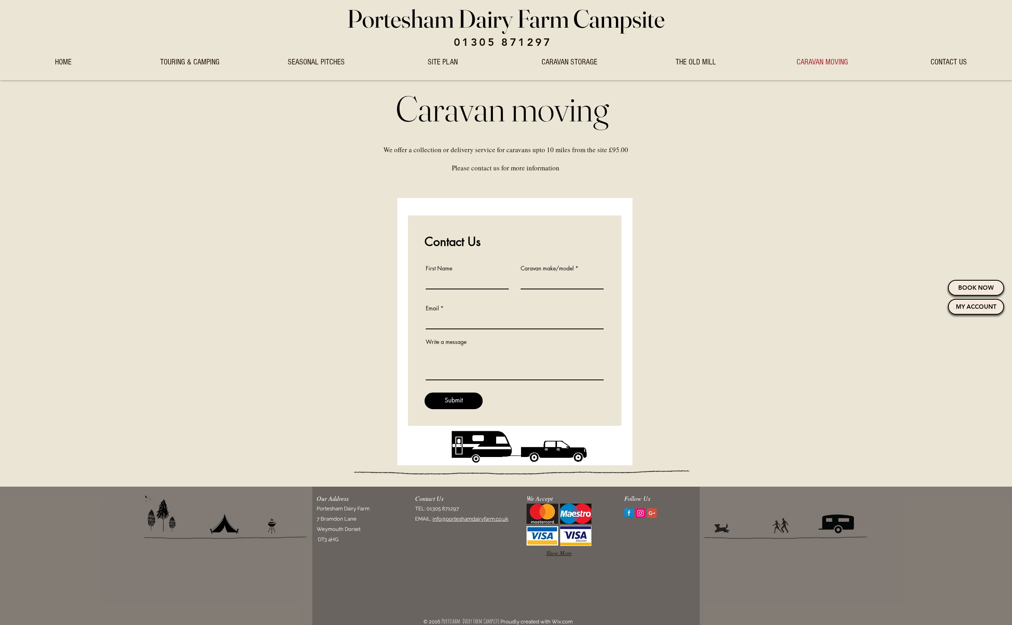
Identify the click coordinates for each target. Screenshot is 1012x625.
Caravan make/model (547, 268)
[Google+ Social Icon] (652, 513)
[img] (542, 514)
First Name (439, 268)
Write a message (446, 342)
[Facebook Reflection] (629, 513)
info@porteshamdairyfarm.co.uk (470, 519)
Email (432, 308)
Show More (559, 553)
